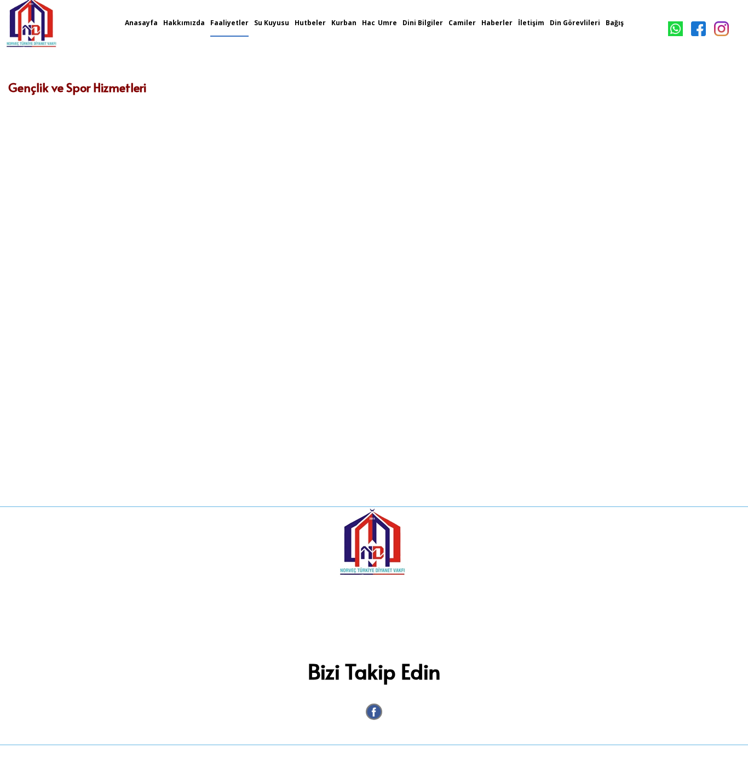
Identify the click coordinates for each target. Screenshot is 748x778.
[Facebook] (374, 712)
